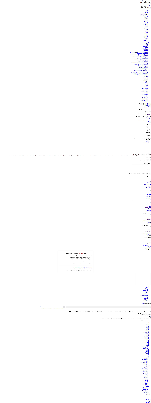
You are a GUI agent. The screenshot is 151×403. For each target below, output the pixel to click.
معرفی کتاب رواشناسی (144, 100)
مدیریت (147, 26)
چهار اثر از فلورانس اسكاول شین (145, 220)
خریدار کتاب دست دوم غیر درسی (143, 67)
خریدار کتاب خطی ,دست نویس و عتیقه (142, 58)
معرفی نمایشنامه (145, 98)
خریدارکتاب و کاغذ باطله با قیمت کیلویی (142, 53)
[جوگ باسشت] (149, 192)
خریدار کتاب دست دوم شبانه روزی (143, 57)
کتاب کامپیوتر (146, 376)
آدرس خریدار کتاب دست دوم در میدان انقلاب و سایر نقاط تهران (139, 72)
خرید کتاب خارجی (145, 46)
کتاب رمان (146, 11)
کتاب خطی (146, 20)
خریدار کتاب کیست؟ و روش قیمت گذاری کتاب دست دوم (140, 56)
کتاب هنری (146, 374)
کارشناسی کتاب (145, 358)
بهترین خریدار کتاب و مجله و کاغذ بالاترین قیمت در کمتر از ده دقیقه (139, 54)
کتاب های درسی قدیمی (144, 91)
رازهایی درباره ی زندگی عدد (146, 138)
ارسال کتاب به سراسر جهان (144, 295)
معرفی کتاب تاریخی (145, 99)
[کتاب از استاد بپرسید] (149, 180)
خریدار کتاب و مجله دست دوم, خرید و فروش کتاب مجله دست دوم (139, 52)
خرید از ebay (146, 50)
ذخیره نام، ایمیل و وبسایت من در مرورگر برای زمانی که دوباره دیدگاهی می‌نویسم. (139, 173)
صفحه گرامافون (145, 40)
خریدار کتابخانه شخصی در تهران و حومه (142, 60)
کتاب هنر (146, 23)
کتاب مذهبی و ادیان (145, 373)
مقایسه (148, 393)
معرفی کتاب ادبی (145, 391)
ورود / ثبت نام (147, 394)
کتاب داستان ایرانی (145, 78)
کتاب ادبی (146, 82)
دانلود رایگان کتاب (145, 290)
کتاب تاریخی (146, 79)
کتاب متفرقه (146, 16)
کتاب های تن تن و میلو (145, 90)
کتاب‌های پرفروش (145, 37)
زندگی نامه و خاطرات (145, 94)
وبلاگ (147, 287)
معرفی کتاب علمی (145, 101)
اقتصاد (147, 29)
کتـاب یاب (146, 292)
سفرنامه (146, 31)
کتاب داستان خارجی (145, 368)
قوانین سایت (146, 298)
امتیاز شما (149, 163)
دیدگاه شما (149, 169)
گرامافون (146, 38)
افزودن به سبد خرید (148, 139)
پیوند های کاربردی (147, 291)
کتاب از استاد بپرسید (147, 184)
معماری (146, 25)
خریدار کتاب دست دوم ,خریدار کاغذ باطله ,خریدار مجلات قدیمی (139, 62)
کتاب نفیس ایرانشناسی (143, 14)
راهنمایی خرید (147, 296)
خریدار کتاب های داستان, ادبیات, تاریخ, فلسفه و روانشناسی (140, 73)
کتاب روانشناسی (147, 103)
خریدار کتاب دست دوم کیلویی (144, 59)
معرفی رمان (146, 96)
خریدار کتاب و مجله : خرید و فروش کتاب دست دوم (141, 70)
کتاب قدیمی (146, 18)
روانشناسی (146, 19)
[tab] (148, 140)
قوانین (147, 44)
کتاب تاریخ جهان (145, 371)
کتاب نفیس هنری (145, 348)
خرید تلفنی (146, 47)
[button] (148, 187)
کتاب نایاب (146, 12)
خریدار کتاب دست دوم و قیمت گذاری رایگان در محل (141, 64)
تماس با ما (146, 297)
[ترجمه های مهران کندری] (149, 241)
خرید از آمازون (146, 364)
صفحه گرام (77, 255)
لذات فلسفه (149, 208)
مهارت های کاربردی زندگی (147, 104)
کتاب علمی (146, 379)
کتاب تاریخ (146, 10)
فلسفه (147, 35)
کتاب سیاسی (146, 385)
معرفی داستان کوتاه (145, 97)
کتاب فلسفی (146, 382)
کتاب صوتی (146, 89)
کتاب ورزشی (146, 22)
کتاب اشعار (146, 93)
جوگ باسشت (148, 196)
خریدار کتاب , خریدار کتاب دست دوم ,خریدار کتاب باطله (140, 65)
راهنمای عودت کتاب (145, 294)
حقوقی (147, 34)
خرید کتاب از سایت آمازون (144, 48)
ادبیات (147, 32)
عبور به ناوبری (149, 0)
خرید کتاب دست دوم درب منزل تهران (143, 69)
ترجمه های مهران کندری (147, 245)
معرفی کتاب (146, 288)
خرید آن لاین (146, 361)
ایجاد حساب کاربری (148, 399)
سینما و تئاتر (146, 21)
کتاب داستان (146, 367)
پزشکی (147, 85)
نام (150, 170)
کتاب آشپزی (146, 377)
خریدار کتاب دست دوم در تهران (143, 66)
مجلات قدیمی (146, 17)
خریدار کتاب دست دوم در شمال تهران (143, 55)
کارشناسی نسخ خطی (145, 45)
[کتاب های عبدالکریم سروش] (149, 229)
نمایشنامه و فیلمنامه (145, 88)
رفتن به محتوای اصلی (144, 0)
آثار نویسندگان (146, 289)
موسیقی (146, 87)
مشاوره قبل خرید (145, 300)
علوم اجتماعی (146, 28)
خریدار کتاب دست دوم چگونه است (143, 61)
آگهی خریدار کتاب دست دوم (144, 63)
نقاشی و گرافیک (145, 24)
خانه (150, 103)
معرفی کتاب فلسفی (145, 388)
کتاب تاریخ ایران (145, 370)
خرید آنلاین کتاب (145, 299)
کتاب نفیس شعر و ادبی (143, 15)
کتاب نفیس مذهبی (143, 13)
